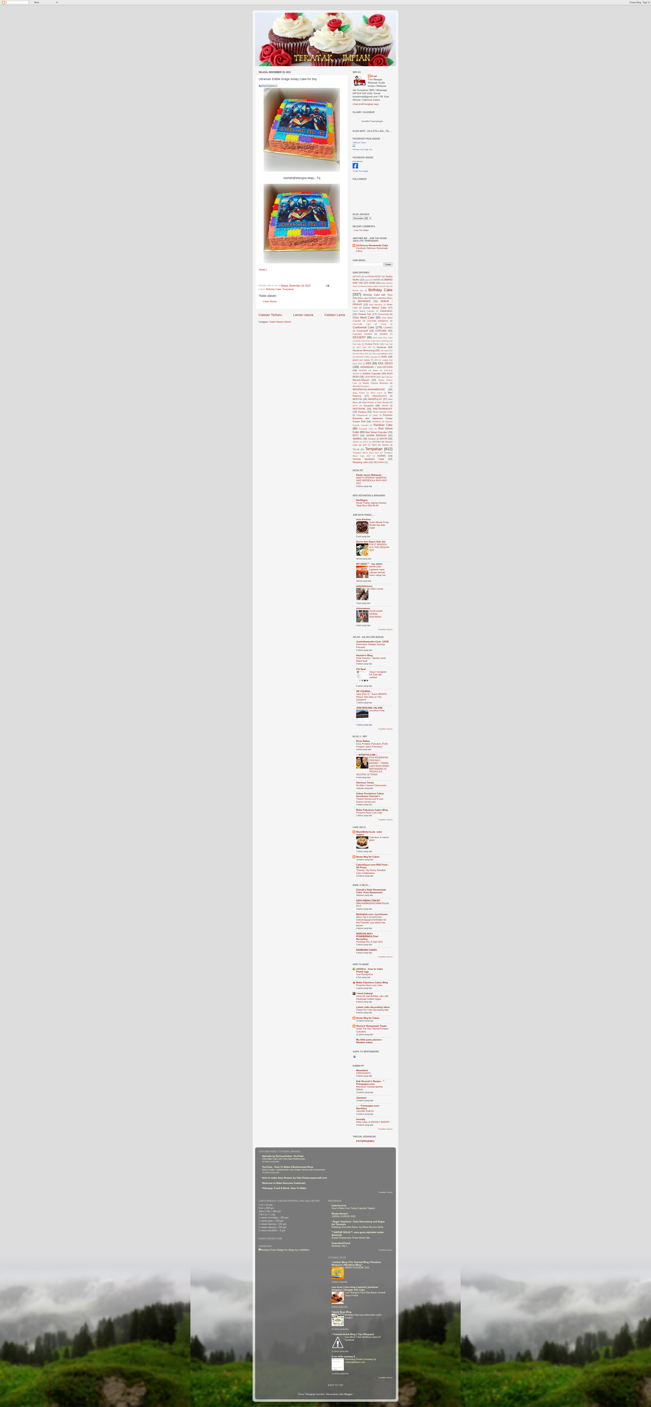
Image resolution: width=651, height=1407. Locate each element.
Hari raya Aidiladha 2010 (382, 354)
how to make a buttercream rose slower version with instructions (293, 1169)
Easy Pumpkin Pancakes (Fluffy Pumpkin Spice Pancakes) (372, 745)
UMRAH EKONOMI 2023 (357, 1267)
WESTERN (379, 462)
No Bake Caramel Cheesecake (371, 785)
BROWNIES (364, 301)
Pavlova (362, 412)
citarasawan (363, 608)
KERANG (363, 370)
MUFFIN (357, 399)
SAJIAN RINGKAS (376, 435)
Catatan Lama (334, 315)
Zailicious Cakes (359, 143)
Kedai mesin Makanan (369, 475)
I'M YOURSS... (364, 691)
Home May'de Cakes (367, 857)
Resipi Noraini (340, 1213)
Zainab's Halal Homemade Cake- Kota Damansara (371, 891)
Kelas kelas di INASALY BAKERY (373, 1122)
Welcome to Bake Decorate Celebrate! (284, 1183)
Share (262, 269)
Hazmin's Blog (364, 655)
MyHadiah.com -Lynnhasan (372, 914)
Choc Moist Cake (363, 317)
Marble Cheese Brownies (375, 383)
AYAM (372, 283)
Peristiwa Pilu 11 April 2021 (369, 942)
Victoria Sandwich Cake (368, 459)
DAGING (384, 334)
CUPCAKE (381, 331)
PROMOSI (376, 422)
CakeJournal (339, 1205)
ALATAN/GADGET (373, 276)
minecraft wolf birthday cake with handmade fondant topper (372, 997)
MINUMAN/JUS (379, 396)
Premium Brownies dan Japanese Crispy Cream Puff (372, 418)
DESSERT (359, 337)
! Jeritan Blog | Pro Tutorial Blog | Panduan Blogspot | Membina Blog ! (356, 1263)
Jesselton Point (376, 710)
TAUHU (385, 445)
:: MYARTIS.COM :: (367, 755)
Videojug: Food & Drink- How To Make (284, 1188)
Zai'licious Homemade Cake (372, 245)
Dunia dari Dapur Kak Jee (371, 541)
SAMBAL (357, 438)
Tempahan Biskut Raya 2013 (366, 453)
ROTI (355, 435)
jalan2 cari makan (361, 360)
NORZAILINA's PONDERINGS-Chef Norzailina (367, 936)
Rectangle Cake (366, 429)
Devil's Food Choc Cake (366, 341)
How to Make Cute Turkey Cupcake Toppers (353, 1208)
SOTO (365, 442)
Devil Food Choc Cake (382, 338)
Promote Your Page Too (362, 149)
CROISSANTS (363, 1073)
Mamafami (362, 1070)
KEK (368, 363)
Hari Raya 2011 (362, 354)
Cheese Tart (364, 314)
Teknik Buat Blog (341, 1312)
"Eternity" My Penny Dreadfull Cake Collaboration (371, 871)
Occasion (369, 405)
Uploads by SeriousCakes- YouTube (283, 1156)
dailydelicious (364, 586)
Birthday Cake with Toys (377, 295)
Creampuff (362, 331)
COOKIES (387, 327)
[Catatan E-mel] (327, 285)
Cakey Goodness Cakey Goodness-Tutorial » (370, 795)
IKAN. (384, 356)
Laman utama (303, 315)
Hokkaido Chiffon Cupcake (367, 357)
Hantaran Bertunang (363, 350)
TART (374, 445)
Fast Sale (357, 344)
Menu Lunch (376, 393)
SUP (364, 445)
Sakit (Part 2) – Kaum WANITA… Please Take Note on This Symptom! (372, 697)
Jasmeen (361, 1097)
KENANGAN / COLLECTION (376, 367)
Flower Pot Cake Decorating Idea (372, 1010)
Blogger (348, 1394)
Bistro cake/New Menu (382, 298)
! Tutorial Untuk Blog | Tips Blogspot (353, 1334)
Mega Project (359, 393)
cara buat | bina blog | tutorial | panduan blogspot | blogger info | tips (355, 1288)
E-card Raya (384, 341)
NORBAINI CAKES (366, 950)
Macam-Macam (361, 380)
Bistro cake (363, 298)
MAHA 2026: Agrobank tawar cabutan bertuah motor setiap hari (377, 570)
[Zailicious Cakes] (354, 146)
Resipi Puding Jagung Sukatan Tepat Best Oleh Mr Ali (371, 504)
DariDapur (362, 500)
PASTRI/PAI (359, 409)
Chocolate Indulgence (377, 321)
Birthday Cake (273, 289)
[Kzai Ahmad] (355, 167)
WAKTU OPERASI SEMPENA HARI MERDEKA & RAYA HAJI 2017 (371, 480)
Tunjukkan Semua (385, 629)
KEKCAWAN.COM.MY (368, 900)
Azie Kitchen (363, 519)
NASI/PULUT (375, 399)
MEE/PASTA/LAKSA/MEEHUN (369, 389)
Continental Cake (363, 327)
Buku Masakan (375, 305)
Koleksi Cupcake (372, 373)
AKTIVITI (357, 276)
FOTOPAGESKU (365, 1141)
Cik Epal (361, 669)
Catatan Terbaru (270, 315)
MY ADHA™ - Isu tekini (369, 564)
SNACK (356, 442)
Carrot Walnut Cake (374, 307)
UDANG (381, 456)
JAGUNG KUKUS (365, 1111)
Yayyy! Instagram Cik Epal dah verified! (378, 675)
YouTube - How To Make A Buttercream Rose (287, 1167)
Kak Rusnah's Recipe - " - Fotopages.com (371, 1082)
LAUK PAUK (370, 377)
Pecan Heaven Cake (382, 412)
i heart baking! (364, 993)
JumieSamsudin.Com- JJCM (372, 641)
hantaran (381, 347)
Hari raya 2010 (386, 351)
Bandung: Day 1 (339, 1246)
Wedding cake (360, 462)
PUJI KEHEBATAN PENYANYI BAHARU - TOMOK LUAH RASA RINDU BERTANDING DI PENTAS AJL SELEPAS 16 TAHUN (372, 766)
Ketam (375, 370)
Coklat (383, 324)
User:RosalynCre (364, 974)
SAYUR (383, 438)
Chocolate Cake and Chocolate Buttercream (283, 1159)
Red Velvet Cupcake (376, 432)
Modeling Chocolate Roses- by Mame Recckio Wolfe (357, 1227)
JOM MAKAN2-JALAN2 (369, 708)
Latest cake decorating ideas (373, 1007)
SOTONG (376, 442)
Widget (366, 230)
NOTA (355, 406)
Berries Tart (358, 290)
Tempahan (288, 289)
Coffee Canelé (376, 589)
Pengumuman (362, 415)
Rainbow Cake (383, 424)
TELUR (356, 449)
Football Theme (372, 344)
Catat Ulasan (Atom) (280, 322)
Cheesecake (383, 314)
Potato (375, 415)
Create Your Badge (360, 171)
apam (367, 280)
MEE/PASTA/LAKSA (361, 386)
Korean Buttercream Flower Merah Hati (351, 1237)
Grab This (358, 230)
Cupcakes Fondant (362, 334)
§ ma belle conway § (343, 1356)
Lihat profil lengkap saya (366, 104)
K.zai (374, 76)
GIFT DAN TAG (364, 347)
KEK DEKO (385, 363)
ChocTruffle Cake (362, 324)
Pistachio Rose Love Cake (369, 812)
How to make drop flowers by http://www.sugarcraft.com (294, 1178)
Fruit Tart (388, 344)
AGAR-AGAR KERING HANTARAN (375, 614)
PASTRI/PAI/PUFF (382, 409)
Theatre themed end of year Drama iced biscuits (369, 800)
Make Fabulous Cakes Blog (372, 810)
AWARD (377, 280)
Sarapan (372, 439)
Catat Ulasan (270, 301)
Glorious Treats (365, 782)
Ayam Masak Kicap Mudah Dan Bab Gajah (379, 525)
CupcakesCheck (341, 1243)
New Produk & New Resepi (375, 402)
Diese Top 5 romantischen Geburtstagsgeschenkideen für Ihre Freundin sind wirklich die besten (371, 921)
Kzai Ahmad (357, 161)
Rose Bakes (363, 741)
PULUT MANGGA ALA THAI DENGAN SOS (379, 547)
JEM (376, 360)
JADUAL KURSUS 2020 (343, 1216)
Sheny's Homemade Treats (371, 1026)
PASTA (385, 406)
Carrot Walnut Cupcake (363, 311)
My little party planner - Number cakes (369, 1041)
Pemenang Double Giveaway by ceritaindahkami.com (360, 1360)
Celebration (386, 311)
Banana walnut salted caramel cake (375, 286)
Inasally (360, 1119)
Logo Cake (385, 377)
